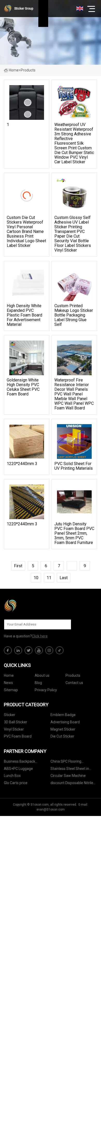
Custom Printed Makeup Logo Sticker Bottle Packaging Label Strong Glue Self (73, 315)
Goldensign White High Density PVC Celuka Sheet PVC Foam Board (23, 387)
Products (73, 675)
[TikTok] (59, 650)
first (18, 565)
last (64, 577)
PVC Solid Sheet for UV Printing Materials (73, 466)
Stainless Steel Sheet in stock (70, 769)
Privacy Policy (46, 690)
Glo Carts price (15, 783)
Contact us (74, 683)
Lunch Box (12, 776)
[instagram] (49, 650)
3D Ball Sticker (15, 722)
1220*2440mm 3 (22, 463)
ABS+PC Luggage (18, 769)
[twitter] (28, 650)
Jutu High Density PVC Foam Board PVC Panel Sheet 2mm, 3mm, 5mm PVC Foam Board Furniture (74, 533)
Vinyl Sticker (14, 729)
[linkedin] (18, 650)
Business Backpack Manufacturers (19, 762)
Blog (38, 683)
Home (14, 70)
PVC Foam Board (18, 736)
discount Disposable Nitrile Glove (72, 784)
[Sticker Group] (30, 605)
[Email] (64, 624)
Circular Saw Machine (68, 776)
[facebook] (8, 650)
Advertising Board (65, 722)
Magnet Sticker (63, 729)
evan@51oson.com (51, 809)
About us (42, 675)
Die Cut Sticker (62, 736)
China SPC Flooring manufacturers (66, 762)
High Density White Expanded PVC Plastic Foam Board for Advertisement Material (24, 315)
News (8, 683)
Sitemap (11, 690)
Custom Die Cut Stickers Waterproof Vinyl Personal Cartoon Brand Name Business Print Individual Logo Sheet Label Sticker (26, 231)
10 (36, 577)
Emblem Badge (63, 715)
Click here (40, 636)
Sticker (9, 715)
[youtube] (39, 650)
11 (49, 577)
